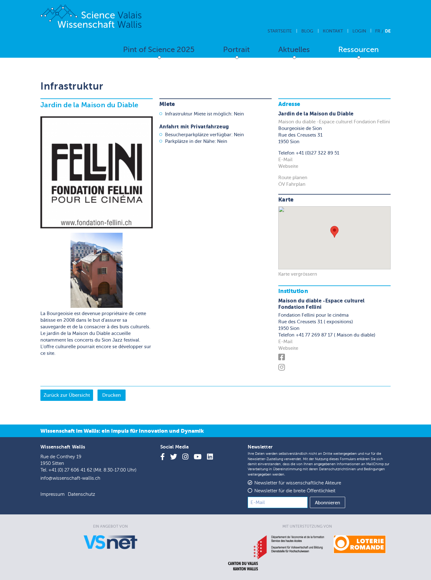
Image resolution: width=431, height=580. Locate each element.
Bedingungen (374, 469)
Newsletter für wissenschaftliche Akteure (297, 483)
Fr (377, 31)
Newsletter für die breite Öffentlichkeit (294, 491)
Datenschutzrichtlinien (337, 469)
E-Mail (285, 159)
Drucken (111, 395)
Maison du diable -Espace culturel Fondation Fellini (334, 121)
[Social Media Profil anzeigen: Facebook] (282, 358)
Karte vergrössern (297, 274)
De (388, 30)
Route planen (292, 177)
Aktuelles (294, 49)
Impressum (52, 494)
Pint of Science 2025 (159, 49)
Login (359, 31)
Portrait (236, 49)
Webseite (288, 166)
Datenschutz (81, 494)
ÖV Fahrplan (291, 184)
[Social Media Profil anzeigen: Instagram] (282, 368)
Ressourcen (358, 49)
